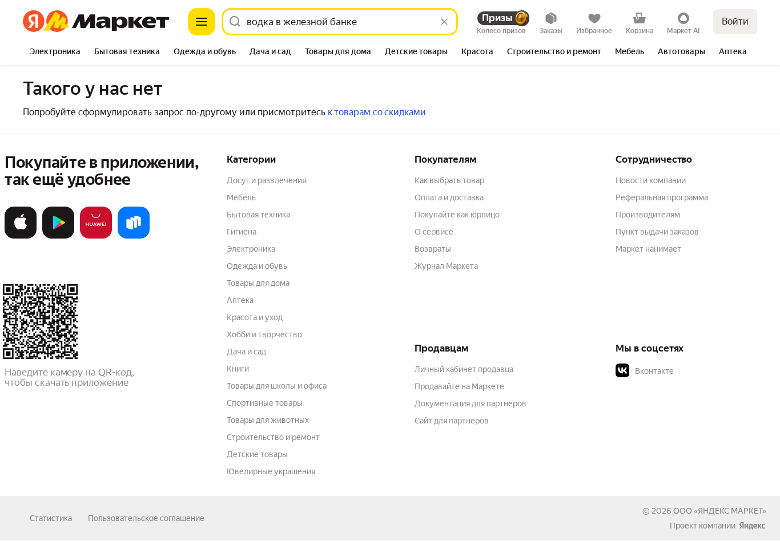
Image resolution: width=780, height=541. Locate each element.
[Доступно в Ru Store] (134, 236)
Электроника (251, 248)
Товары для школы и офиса (277, 385)
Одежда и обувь (257, 265)
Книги (238, 368)
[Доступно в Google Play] (58, 236)
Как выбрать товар (449, 180)
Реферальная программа (662, 197)
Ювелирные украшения (271, 471)
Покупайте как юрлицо (457, 214)
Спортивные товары (265, 402)
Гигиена (241, 231)
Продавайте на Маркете (459, 386)
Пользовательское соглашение (146, 518)
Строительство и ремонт (273, 437)
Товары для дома (258, 283)
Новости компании (651, 180)
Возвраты (433, 248)
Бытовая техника (258, 214)
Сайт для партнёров (452, 420)
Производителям (648, 214)
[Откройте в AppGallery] (96, 236)
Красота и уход (255, 317)
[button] (695, 371)
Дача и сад (246, 351)
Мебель (241, 197)
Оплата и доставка (449, 197)
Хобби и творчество (264, 334)
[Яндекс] (752, 525)
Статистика (51, 518)
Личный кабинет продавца (464, 369)
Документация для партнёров (470, 403)
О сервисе (434, 231)
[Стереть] (444, 22)
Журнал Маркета (446, 265)
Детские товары (257, 454)
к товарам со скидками (377, 112)
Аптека (240, 300)
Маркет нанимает (648, 248)
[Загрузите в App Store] (21, 236)
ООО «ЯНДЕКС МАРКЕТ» (719, 510)
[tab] (55, 52)
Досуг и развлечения (266, 180)
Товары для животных (268, 420)
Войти (735, 21)
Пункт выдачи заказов (657, 231)
